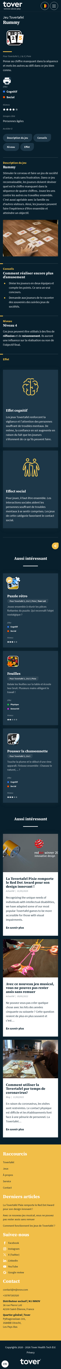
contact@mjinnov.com (15, 1289)
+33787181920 (11, 1295)
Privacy (30, 1352)
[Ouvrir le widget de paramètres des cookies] (5, 1364)
